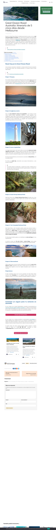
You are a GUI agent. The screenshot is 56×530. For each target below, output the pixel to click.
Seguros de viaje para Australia (21, 333)
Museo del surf (18, 83)
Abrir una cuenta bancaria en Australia (11, 373)
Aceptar (48, 528)
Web (6, 403)
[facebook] (13, 368)
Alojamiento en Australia (31, 373)
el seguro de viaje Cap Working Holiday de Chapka (20, 307)
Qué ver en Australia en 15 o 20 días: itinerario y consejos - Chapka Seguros (21, 381)
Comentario (8, 390)
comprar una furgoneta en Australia (16, 74)
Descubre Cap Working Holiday (21, 314)
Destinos (27, 363)
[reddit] (17, 368)
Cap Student (32, 319)
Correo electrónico (24, 399)
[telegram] (18, 368)
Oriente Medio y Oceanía (33, 363)
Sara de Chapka (11, 364)
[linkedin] (15, 368)
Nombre (7, 399)
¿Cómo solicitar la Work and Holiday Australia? (16, 49)
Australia (23, 363)
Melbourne (18, 40)
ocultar (14, 52)
